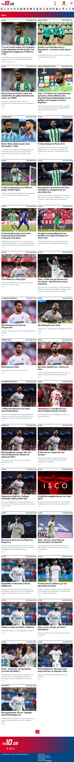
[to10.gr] (9, 3)
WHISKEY (49, 760)
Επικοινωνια (41, 759)
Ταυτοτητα (41, 754)
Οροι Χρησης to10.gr (44, 757)
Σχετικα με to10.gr (44, 756)
